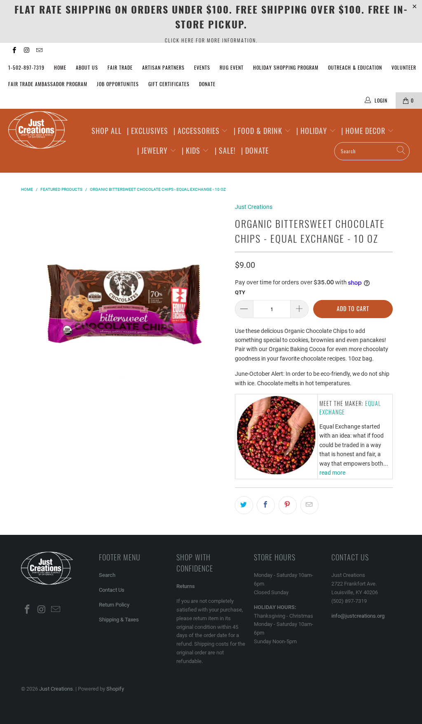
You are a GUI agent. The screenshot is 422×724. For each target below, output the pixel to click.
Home (60, 67)
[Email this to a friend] (309, 505)
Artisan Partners (163, 67)
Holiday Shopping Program (286, 67)
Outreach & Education (355, 67)
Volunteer (404, 67)
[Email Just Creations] (38, 51)
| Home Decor (364, 130)
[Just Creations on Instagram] (26, 51)
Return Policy (114, 605)
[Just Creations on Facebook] (13, 51)
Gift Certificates (169, 83)
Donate (207, 83)
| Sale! (225, 150)
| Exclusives (147, 130)
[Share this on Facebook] (266, 505)
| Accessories (197, 130)
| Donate (255, 150)
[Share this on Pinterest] (288, 505)
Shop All (106, 130)
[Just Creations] (38, 130)
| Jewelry (153, 150)
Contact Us (111, 590)
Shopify (115, 689)
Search (107, 575)
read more (332, 472)
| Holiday (312, 130)
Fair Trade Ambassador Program (47, 83)
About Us (87, 67)
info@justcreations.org (357, 616)
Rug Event (232, 67)
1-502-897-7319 (26, 67)
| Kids (192, 150)
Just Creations (253, 207)
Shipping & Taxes (119, 619)
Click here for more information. (211, 40)
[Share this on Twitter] (244, 505)
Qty (240, 292)
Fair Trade (120, 67)
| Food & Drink (259, 130)
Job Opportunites (118, 83)
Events (202, 67)
